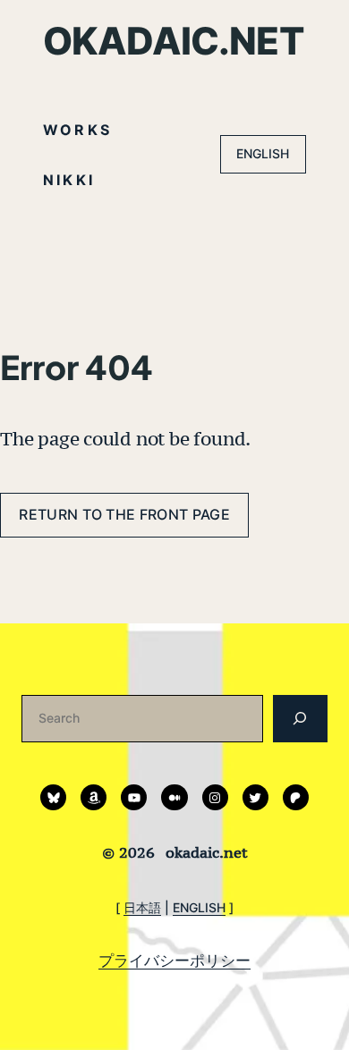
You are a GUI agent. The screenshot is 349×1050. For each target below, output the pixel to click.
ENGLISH (262, 153)
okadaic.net (173, 41)
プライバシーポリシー (174, 960)
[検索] (300, 718)
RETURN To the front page (124, 514)
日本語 (142, 907)
